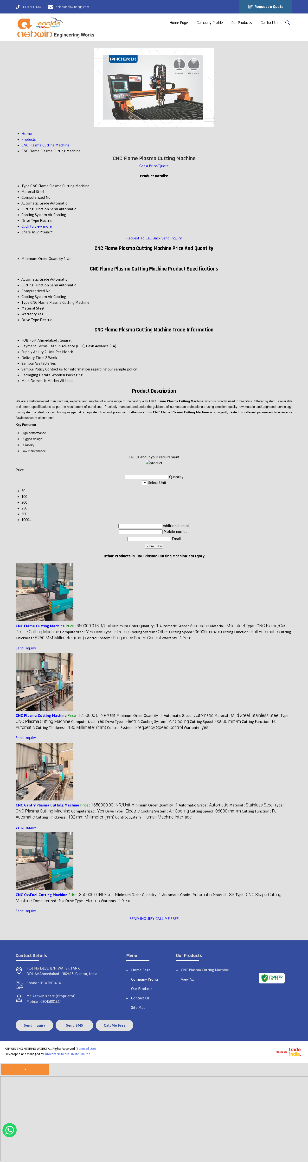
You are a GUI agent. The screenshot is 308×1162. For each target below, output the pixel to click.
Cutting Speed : (194, 632)
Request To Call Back (143, 238)
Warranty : (176, 638)
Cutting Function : (249, 632)
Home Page (179, 22)
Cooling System (34, 297)
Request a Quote (268, 6)
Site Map (138, 1007)
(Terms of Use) (86, 1048)
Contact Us (269, 22)
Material (28, 308)
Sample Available (35, 363)
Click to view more (36, 226)
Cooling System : (149, 632)
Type (25, 302)
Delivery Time (32, 358)
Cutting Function (35, 285)
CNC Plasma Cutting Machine (41, 715)
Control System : (123, 638)
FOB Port (29, 340)
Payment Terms (34, 346)
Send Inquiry (171, 238)
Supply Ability (32, 352)
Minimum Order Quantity (42, 259)
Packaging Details (36, 375)
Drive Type (30, 320)
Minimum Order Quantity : (135, 626)
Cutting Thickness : (71, 728)
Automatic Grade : (184, 626)
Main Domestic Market (40, 381)
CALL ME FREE (167, 919)
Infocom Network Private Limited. (68, 1054)
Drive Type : (111, 632)
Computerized (33, 291)
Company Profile (210, 22)
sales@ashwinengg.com (72, 7)
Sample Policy (32, 369)
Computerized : (76, 632)
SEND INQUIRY (142, 919)
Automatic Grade (35, 279)
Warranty (29, 314)
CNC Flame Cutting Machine (40, 626)
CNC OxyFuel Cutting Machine (41, 895)
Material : (227, 626)
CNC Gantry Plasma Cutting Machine (47, 805)
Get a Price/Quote (154, 166)
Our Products (241, 22)
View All (187, 979)
